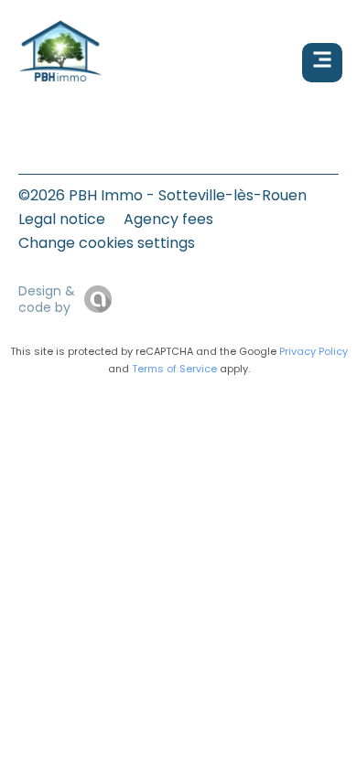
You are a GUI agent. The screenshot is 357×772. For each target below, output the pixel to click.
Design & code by (46, 299)
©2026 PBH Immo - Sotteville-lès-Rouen (162, 195)
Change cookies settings (106, 242)
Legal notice (61, 219)
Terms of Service (174, 368)
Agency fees (168, 219)
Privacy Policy (313, 351)
